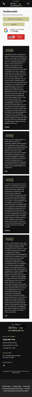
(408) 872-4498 (10, 348)
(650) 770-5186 (13, 345)
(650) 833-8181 (12, 343)
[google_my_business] (4, 365)
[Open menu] (28, 3)
